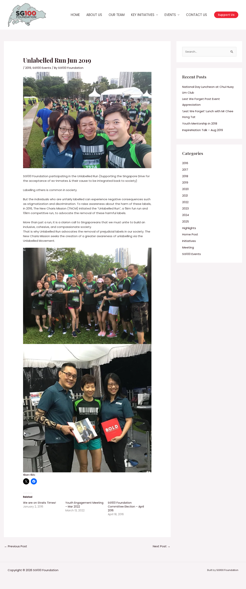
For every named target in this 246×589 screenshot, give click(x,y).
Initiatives (189, 241)
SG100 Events (41, 68)
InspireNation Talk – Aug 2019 (202, 130)
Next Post (161, 546)
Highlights (189, 228)
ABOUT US (94, 14)
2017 (185, 170)
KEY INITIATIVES (142, 14)
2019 (28, 68)
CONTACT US (196, 14)
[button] (226, 15)
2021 (185, 196)
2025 (185, 221)
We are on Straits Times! (39, 503)
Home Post (190, 234)
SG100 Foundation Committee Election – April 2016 (126, 506)
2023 (185, 208)
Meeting (188, 247)
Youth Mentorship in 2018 (199, 123)
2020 (185, 189)
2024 (185, 215)
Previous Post (15, 546)
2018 (185, 176)
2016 (185, 163)
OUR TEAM (117, 14)
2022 (185, 202)
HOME (75, 14)
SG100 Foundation (227, 570)
